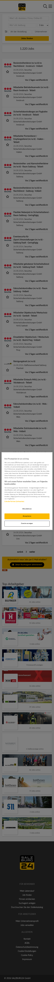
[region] (27, 491)
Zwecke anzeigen (27, 523)
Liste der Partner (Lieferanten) (14, 501)
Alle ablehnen (27, 509)
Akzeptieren (27, 516)
